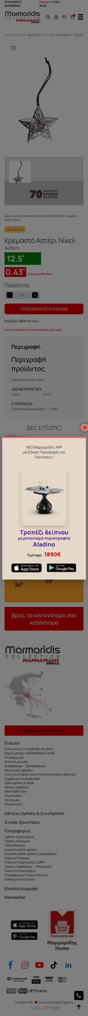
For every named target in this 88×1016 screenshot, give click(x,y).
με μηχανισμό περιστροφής (44, 539)
